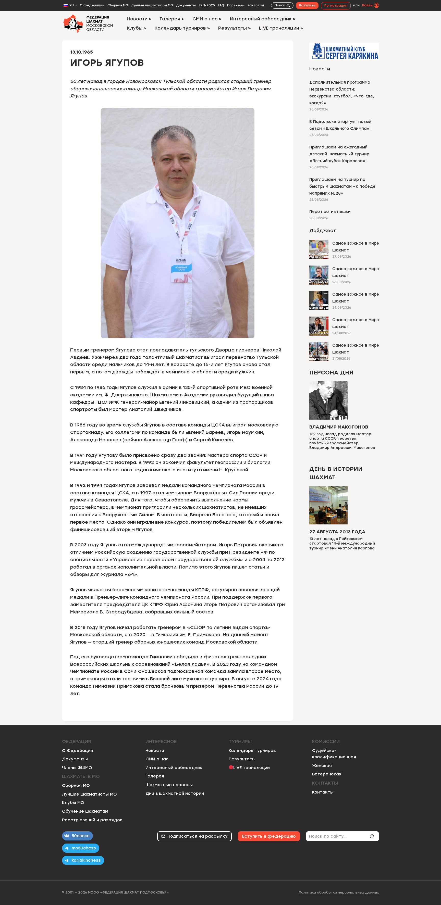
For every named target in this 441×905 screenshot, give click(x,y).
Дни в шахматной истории (174, 793)
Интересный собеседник (173, 767)
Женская (322, 765)
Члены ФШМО (77, 767)
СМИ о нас (157, 759)
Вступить (307, 5)
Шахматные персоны (169, 784)
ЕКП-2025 (207, 5)
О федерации (92, 5)
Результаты (242, 759)
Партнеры (235, 5)
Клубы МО (73, 802)
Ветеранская (326, 774)
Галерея (154, 776)
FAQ (221, 5)
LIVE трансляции (251, 767)
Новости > (139, 19)
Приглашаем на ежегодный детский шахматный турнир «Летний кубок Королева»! (339, 154)
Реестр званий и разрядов (92, 820)
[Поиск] (374, 836)
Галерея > (172, 19)
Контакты (256, 5)
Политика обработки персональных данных (339, 892)
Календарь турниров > (182, 28)
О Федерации (77, 750)
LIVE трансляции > (281, 28)
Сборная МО (117, 5)
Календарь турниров (252, 750)
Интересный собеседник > (263, 19)
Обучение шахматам (85, 811)
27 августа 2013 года (337, 532)
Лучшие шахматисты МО (152, 5)
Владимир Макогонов (338, 427)
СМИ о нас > (207, 19)
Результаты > (234, 28)
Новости (154, 750)
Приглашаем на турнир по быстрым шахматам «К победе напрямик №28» (342, 186)
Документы (186, 5)
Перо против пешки (330, 211)
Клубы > (136, 28)
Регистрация (335, 5)
